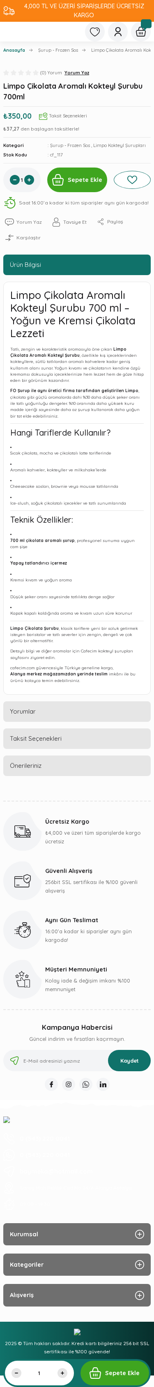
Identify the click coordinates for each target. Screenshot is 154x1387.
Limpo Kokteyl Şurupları (119, 145)
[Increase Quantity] (29, 180)
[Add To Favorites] (132, 180)
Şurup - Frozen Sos (70, 145)
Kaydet (129, 1060)
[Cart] (141, 31)
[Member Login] (118, 31)
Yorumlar (23, 711)
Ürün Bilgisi (25, 265)
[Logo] (6, 1119)
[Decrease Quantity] (15, 180)
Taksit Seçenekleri (36, 738)
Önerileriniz (25, 765)
